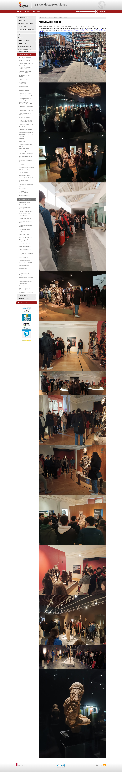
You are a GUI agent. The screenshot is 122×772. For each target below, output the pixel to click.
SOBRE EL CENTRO (23, 17)
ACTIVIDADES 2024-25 (24, 49)
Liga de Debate (23, 172)
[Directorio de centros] (26, 317)
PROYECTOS (22, 26)
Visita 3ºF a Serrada (24, 244)
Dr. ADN (21, 164)
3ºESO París (22, 141)
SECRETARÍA (22, 20)
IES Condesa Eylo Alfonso (50, 4)
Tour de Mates (23, 127)
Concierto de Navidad (25, 218)
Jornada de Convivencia (26, 292)
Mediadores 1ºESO (24, 86)
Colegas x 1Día (22, 43)
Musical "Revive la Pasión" (26, 178)
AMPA (19, 35)
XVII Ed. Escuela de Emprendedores (24, 289)
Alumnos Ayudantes (24, 260)
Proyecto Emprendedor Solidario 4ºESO (25, 72)
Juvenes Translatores (25, 246)
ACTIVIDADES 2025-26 (24, 46)
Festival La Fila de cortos (26, 124)
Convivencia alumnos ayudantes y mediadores (26, 99)
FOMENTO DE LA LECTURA (26, 29)
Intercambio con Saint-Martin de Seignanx (25, 89)
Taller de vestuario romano (24, 196)
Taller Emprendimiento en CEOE (26, 240)
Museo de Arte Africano (25, 199)
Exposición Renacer (24, 271)
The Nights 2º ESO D (25, 58)
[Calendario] (26, 334)
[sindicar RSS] (104, 765)
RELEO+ (20, 37)
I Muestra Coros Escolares (26, 95)
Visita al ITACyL (23, 257)
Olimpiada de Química (25, 129)
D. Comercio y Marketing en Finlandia (26, 254)
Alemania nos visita (24, 285)
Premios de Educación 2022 (25, 221)
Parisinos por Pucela (25, 93)
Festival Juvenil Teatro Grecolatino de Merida (25, 120)
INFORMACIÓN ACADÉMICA (26, 23)
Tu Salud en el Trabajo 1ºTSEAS (25, 76)
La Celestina (22, 232)
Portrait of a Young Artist (26, 63)
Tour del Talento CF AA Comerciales (25, 157)
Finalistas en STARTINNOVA (23, 192)
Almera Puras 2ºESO (25, 117)
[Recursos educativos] (26, 326)
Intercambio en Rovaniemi (26, 167)
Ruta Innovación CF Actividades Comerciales (26, 103)
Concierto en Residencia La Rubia (26, 185)
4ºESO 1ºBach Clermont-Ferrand (26, 135)
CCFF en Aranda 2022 (25, 237)
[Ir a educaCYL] (61, 767)
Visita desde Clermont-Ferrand (25, 208)
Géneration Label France (26, 153)
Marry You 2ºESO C (24, 60)
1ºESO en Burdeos (24, 175)
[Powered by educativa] (19, 764)
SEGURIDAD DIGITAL (24, 40)
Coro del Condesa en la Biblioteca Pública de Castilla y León (26, 67)
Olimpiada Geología (24, 202)
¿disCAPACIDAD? (24, 234)
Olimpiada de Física (24, 170)
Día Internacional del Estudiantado (25, 250)
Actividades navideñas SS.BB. (25, 225)
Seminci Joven (23, 268)
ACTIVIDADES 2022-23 (24, 54)
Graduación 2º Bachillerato (23, 83)
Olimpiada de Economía (26, 110)
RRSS (19, 32)
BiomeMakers (23, 215)
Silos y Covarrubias (24, 229)
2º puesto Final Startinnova (23, 181)
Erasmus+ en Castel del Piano (26, 278)
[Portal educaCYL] (26, 309)
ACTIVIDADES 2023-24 (24, 52)
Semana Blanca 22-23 (25, 144)
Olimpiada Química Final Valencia (26, 107)
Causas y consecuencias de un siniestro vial (26, 212)
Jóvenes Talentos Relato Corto (26, 161)
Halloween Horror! (24, 265)
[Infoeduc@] (26, 340)
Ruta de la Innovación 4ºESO (25, 114)
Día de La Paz (23, 205)
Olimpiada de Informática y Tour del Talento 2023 (26, 147)
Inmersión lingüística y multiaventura (25, 282)
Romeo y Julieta (23, 79)
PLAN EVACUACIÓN (23, 298)
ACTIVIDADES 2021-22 (24, 295)
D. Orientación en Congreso (24, 274)
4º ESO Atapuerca (24, 151)
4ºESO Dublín (23, 139)
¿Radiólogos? (23, 188)
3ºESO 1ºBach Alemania (26, 132)
